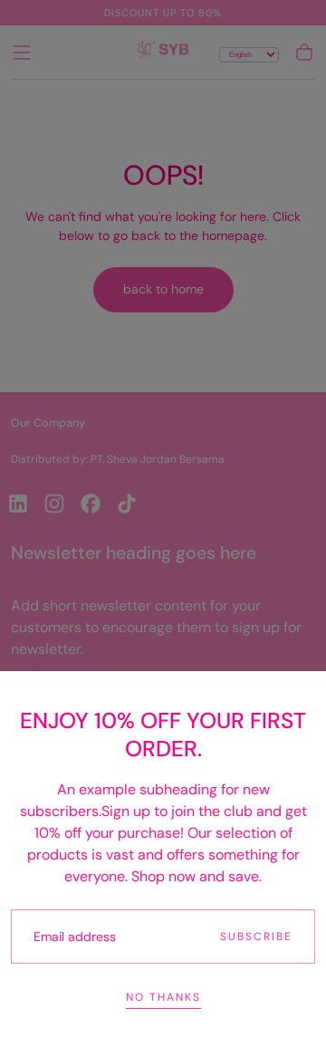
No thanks (163, 997)
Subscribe (256, 936)
